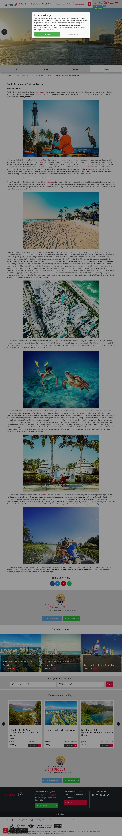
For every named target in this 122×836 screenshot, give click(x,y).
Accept (47, 34)
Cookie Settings (73, 34)
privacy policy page (46, 30)
